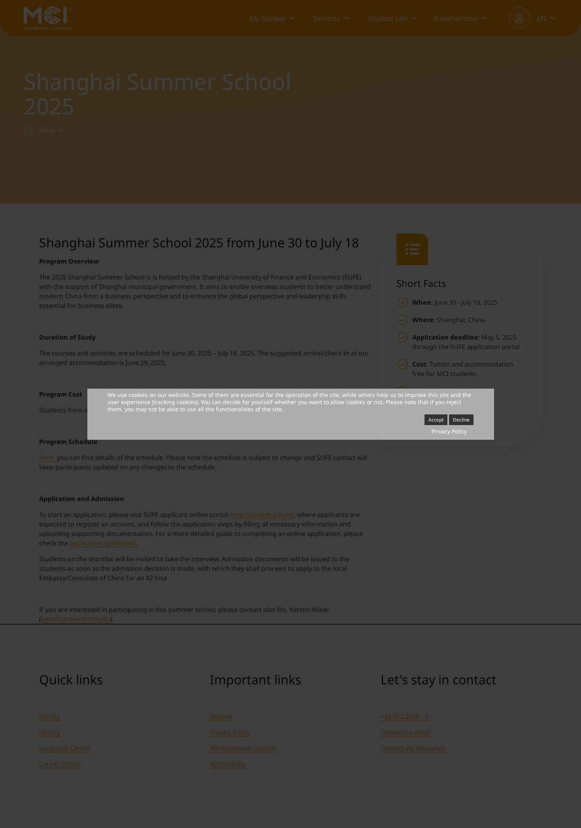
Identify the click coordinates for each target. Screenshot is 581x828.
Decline (461, 419)
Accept (435, 419)
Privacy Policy (449, 431)
